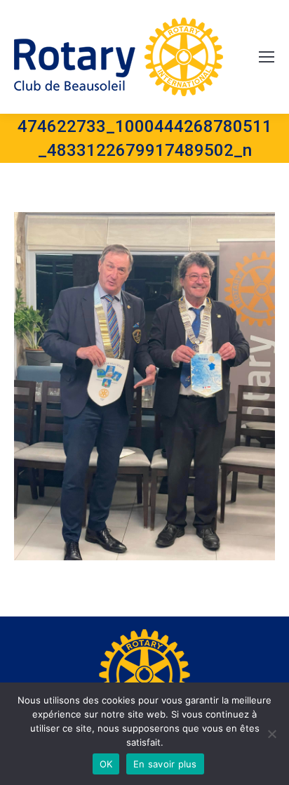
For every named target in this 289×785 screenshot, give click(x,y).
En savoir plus (165, 764)
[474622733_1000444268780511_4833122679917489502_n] (144, 386)
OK (106, 764)
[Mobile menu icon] (266, 56)
